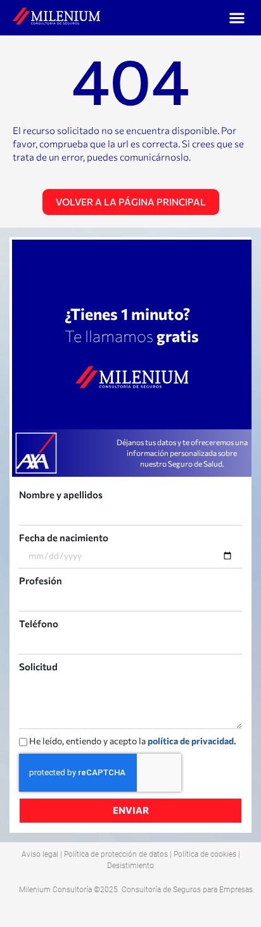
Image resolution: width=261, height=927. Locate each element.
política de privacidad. (192, 740)
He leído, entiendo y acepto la (132, 740)
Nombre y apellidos (61, 494)
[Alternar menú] (237, 17)
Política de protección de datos (116, 854)
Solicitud (38, 666)
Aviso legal (40, 854)
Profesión (40, 580)
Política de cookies (205, 854)
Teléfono (38, 623)
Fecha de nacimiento (63, 537)
